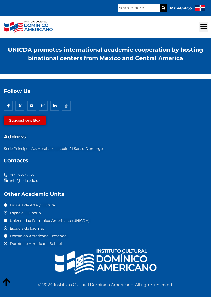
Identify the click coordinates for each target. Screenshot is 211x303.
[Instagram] (43, 106)
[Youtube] (31, 106)
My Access (181, 8)
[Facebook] (8, 106)
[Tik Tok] (66, 106)
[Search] (163, 8)
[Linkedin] (54, 106)
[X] (19, 106)
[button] (203, 27)
